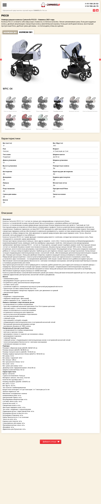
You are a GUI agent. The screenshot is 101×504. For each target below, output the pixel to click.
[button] (100, 60)
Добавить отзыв (49, 441)
